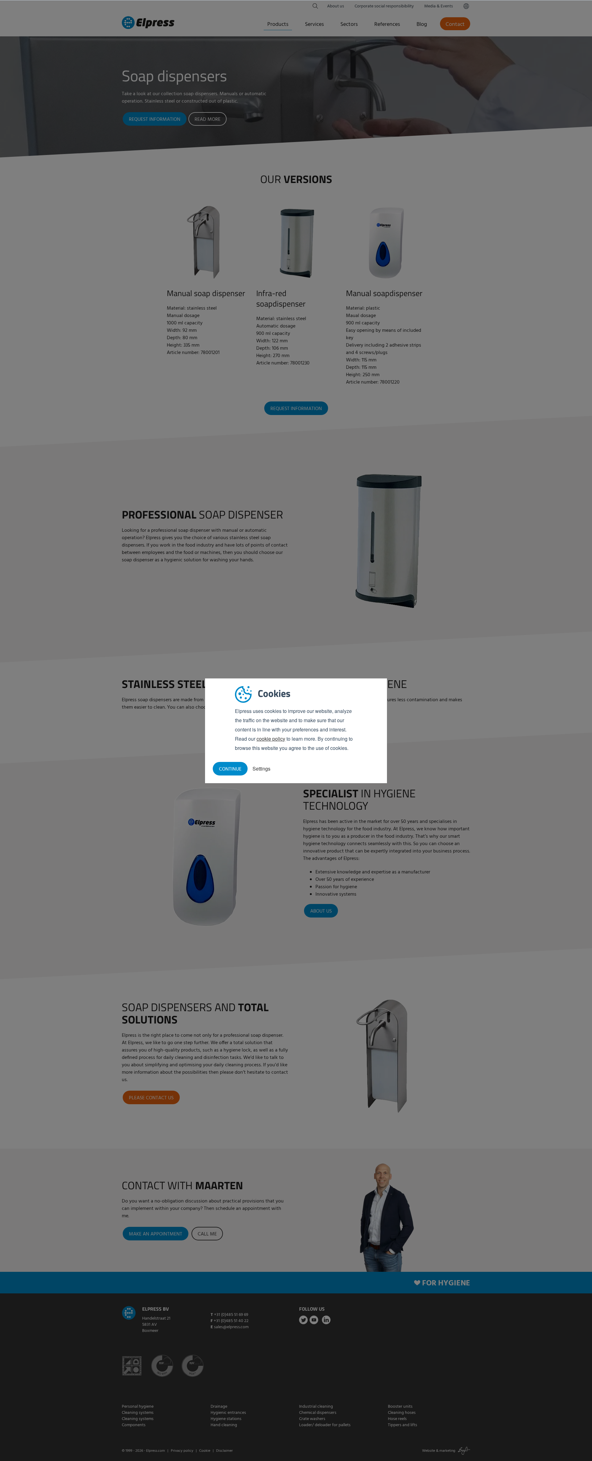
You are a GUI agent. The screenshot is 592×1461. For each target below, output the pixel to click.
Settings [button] (261, 768)
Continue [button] (230, 769)
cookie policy (271, 738)
